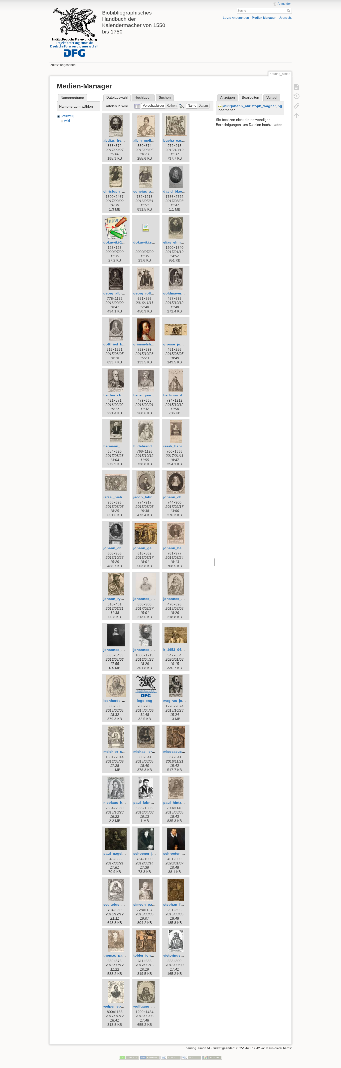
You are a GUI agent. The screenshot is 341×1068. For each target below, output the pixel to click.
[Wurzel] (67, 116)
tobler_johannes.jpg (150, 955)
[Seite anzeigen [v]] (296, 87)
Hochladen (143, 97)
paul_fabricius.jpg (148, 802)
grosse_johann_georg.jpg (185, 344)
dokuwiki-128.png (118, 242)
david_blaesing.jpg (179, 191)
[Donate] (129, 1057)
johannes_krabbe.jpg (181, 599)
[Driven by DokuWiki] (212, 1057)
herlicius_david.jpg (179, 395)
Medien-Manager (264, 17)
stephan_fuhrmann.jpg (182, 904)
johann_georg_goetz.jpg (154, 548)
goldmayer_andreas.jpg (183, 293)
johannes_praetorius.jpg (154, 650)
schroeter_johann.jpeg (182, 853)
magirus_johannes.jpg (182, 701)
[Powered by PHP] (150, 1057)
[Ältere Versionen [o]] (296, 96)
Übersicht (285, 17)
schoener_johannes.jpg (153, 853)
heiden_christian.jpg (121, 395)
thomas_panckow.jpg (121, 955)
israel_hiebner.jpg (118, 497)
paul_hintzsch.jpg (178, 802)
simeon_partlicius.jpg (151, 904)
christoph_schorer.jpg (122, 191)
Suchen (165, 97)
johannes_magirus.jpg (122, 650)
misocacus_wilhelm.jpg (183, 752)
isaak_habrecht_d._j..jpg (184, 446)
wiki (67, 121)
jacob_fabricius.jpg (149, 497)
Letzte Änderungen (236, 17)
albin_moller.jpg (147, 140)
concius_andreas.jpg (151, 191)
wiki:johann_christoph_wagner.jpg (252, 106)
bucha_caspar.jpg (178, 140)
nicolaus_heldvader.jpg (123, 802)
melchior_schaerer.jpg (122, 752)
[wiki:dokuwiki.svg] (145, 228)
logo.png (144, 701)
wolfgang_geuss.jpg (150, 1006)
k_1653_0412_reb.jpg (181, 650)
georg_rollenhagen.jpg (152, 293)
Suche (289, 10)
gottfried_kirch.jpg (119, 344)
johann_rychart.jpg (119, 599)
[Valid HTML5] (170, 1057)
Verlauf (271, 97)
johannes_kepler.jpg (150, 599)
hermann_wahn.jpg (119, 446)
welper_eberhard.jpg (120, 1006)
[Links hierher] (296, 106)
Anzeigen (227, 97)
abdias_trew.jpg (116, 140)
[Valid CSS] (191, 1057)
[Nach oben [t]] (296, 115)
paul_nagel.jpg (116, 853)
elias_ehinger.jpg (177, 242)
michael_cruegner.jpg (151, 752)
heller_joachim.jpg (149, 395)
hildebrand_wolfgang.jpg (154, 446)
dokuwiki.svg (144, 242)
